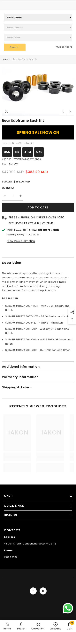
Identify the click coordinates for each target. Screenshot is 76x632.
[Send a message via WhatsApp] (68, 608)
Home (5, 59)
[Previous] (63, 111)
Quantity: (8, 188)
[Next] (70, 111)
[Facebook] (33, 590)
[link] (17, 459)
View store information (21, 241)
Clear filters (64, 47)
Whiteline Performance (27, 159)
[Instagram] (43, 590)
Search (14, 47)
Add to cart (38, 207)
